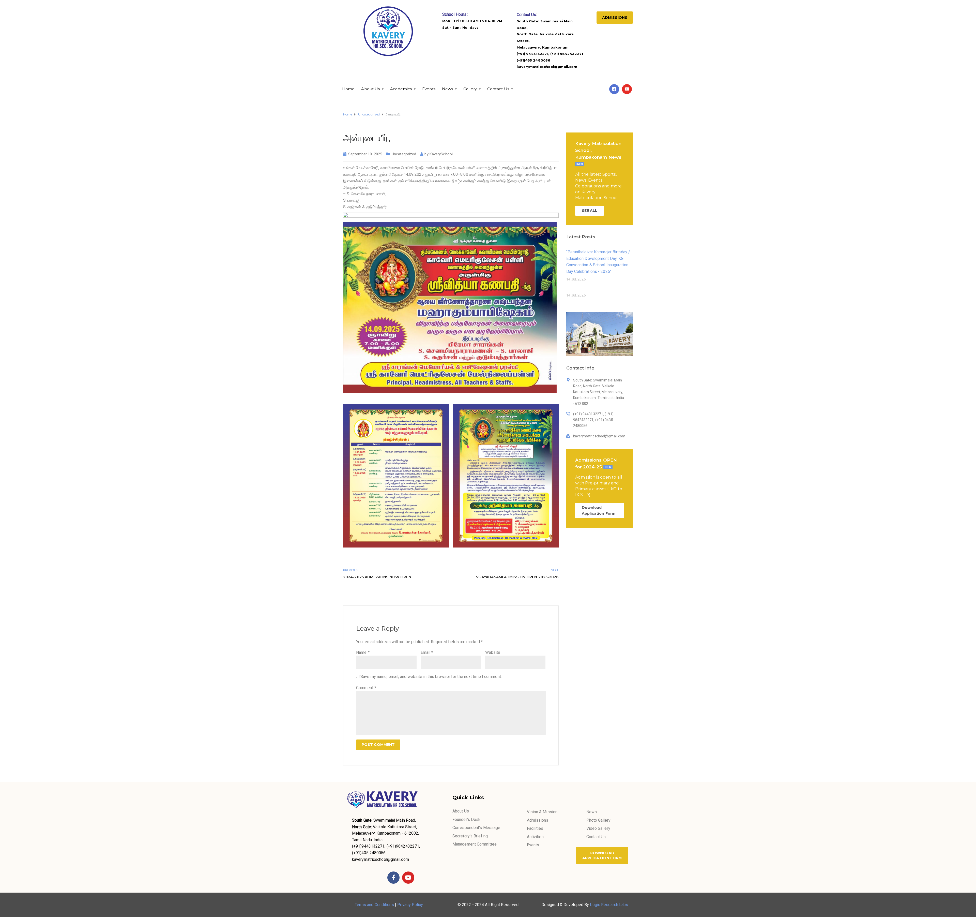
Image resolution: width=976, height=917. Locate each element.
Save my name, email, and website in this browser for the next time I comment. (431, 676)
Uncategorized (404, 154)
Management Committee (474, 844)
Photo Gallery (598, 820)
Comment (366, 687)
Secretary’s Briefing (470, 836)
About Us (370, 88)
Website (492, 652)
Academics (401, 88)
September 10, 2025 (365, 154)
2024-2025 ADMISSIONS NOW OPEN (377, 577)
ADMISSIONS (614, 17)
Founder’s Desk (466, 819)
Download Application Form (599, 510)
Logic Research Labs (609, 904)
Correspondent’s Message (476, 827)
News (447, 88)
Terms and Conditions (374, 904)
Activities (535, 836)
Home (348, 88)
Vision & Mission (542, 811)
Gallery (470, 88)
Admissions (537, 820)
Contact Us (498, 88)
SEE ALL (590, 210)
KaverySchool (441, 154)
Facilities (535, 828)
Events (428, 88)
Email (427, 652)
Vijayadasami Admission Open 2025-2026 (517, 577)
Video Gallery (598, 828)
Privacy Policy (410, 904)
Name (363, 652)
